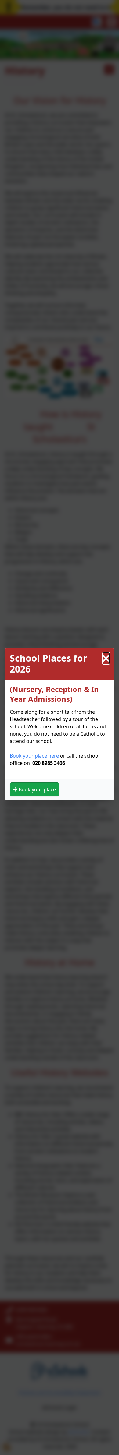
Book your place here (34, 755)
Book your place (36, 789)
